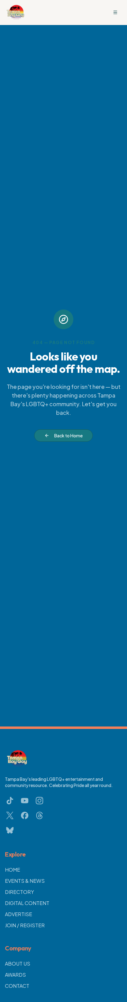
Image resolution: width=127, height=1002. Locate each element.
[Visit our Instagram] (39, 801)
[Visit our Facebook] (25, 815)
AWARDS (15, 974)
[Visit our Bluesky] (10, 830)
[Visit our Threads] (39, 815)
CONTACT (17, 986)
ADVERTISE (18, 914)
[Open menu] (115, 12)
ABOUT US (17, 963)
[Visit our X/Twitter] (10, 815)
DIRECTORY (19, 892)
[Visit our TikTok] (10, 801)
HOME (12, 869)
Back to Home (68, 435)
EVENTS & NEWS (25, 881)
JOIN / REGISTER (25, 925)
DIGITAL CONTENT (27, 903)
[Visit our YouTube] (25, 801)
